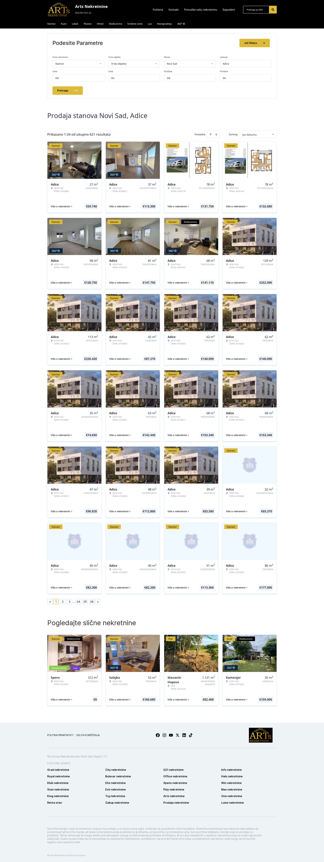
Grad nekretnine (58, 769)
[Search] (273, 9)
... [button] (74, 601)
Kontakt (174, 9)
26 (91, 601)
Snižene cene (134, 23)
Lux (150, 23)
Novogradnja (164, 23)
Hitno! (100, 23)
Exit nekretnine (115, 789)
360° (179, 23)
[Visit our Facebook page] (158, 735)
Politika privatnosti (60, 735)
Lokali (75, 23)
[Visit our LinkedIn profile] (184, 735)
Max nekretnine (231, 789)
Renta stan (54, 802)
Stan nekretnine (58, 789)
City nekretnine (115, 769)
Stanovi (51, 23)
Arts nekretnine (174, 796)
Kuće (63, 23)
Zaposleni (229, 9)
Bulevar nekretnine (118, 776)
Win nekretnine (231, 783)
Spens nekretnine (175, 783)
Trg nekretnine (115, 796)
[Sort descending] (216, 134)
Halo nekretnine (232, 776)
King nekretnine (58, 796)
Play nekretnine (173, 789)
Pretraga (62, 90)
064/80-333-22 (83, 12)
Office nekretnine (175, 776)
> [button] (98, 601)
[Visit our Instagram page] (164, 735)
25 (85, 601)
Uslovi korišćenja (88, 735)
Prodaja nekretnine (176, 802)
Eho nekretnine (115, 783)
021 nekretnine (173, 769)
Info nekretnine (231, 769)
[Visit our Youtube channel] (171, 735)
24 (78, 601)
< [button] (50, 601)
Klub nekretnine (58, 783)
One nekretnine (231, 796)
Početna (158, 9)
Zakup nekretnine (117, 802)
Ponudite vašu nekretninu (200, 9)
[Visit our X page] (178, 735)
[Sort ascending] (210, 134)
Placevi (87, 23)
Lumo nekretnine (232, 802)
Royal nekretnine (58, 776)
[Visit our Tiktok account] (191, 735)
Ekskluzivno (115, 23)
